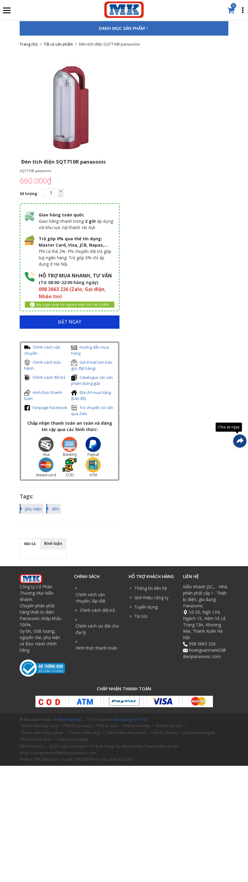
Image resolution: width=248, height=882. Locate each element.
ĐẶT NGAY (69, 322)
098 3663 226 (202, 644)
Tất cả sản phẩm (58, 44)
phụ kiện (33, 509)
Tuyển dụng (146, 607)
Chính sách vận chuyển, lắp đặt (91, 598)
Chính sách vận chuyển (42, 350)
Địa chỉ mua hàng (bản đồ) (91, 395)
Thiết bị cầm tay (164, 732)
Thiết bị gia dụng (77, 725)
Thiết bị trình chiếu (36, 739)
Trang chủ (29, 44)
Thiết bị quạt (107, 725)
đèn (55, 509)
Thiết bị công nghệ (72, 739)
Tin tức (141, 616)
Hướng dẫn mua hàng (90, 350)
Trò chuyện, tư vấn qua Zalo (92, 411)
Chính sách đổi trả (48, 377)
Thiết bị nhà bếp (136, 725)
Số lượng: (29, 193)
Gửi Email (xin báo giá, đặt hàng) (92, 365)
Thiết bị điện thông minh (125, 732)
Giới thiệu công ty (151, 597)
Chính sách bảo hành (42, 365)
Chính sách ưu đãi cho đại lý (97, 629)
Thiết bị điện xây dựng (39, 725)
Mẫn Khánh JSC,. (71, 719)
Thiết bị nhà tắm (169, 725)
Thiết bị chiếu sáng (84, 732)
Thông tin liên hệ (150, 588)
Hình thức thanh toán (43, 395)
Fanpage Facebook (49, 407)
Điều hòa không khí (199, 732)
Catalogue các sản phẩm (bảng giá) (92, 380)
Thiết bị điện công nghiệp (42, 732)
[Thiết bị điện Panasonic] (123, 9)
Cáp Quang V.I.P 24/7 (130, 719)
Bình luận (53, 543)
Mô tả (30, 543)
